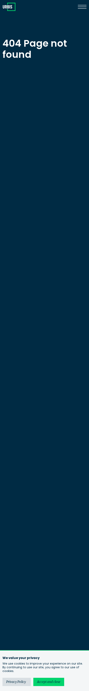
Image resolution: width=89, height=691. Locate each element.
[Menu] (82, 6)
